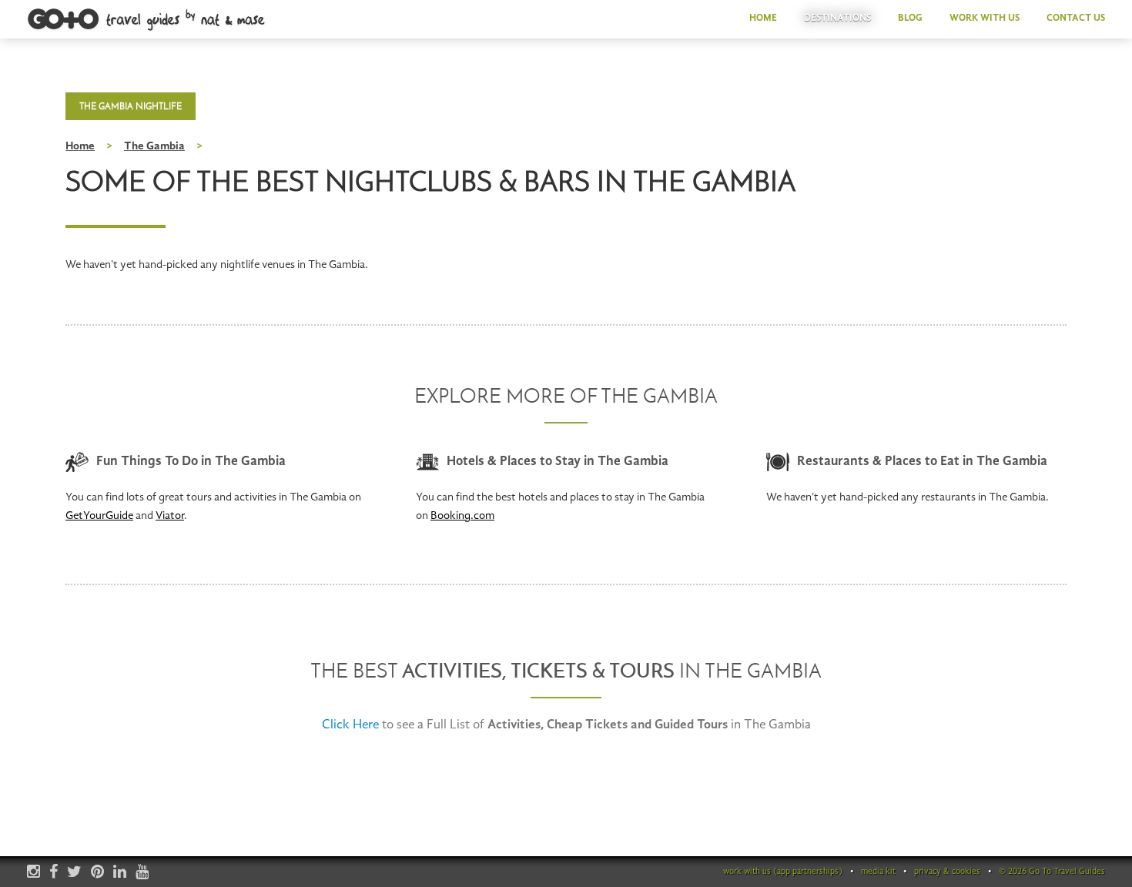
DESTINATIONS (837, 18)
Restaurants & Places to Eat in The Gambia (922, 461)
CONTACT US (1076, 18)
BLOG (910, 18)
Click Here (350, 724)
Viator (170, 516)
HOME (763, 18)
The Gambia (154, 146)
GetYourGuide (99, 516)
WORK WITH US (984, 18)
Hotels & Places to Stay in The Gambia (557, 461)
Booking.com (462, 516)
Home (80, 146)
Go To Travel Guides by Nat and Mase (147, 20)
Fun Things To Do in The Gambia (191, 461)
